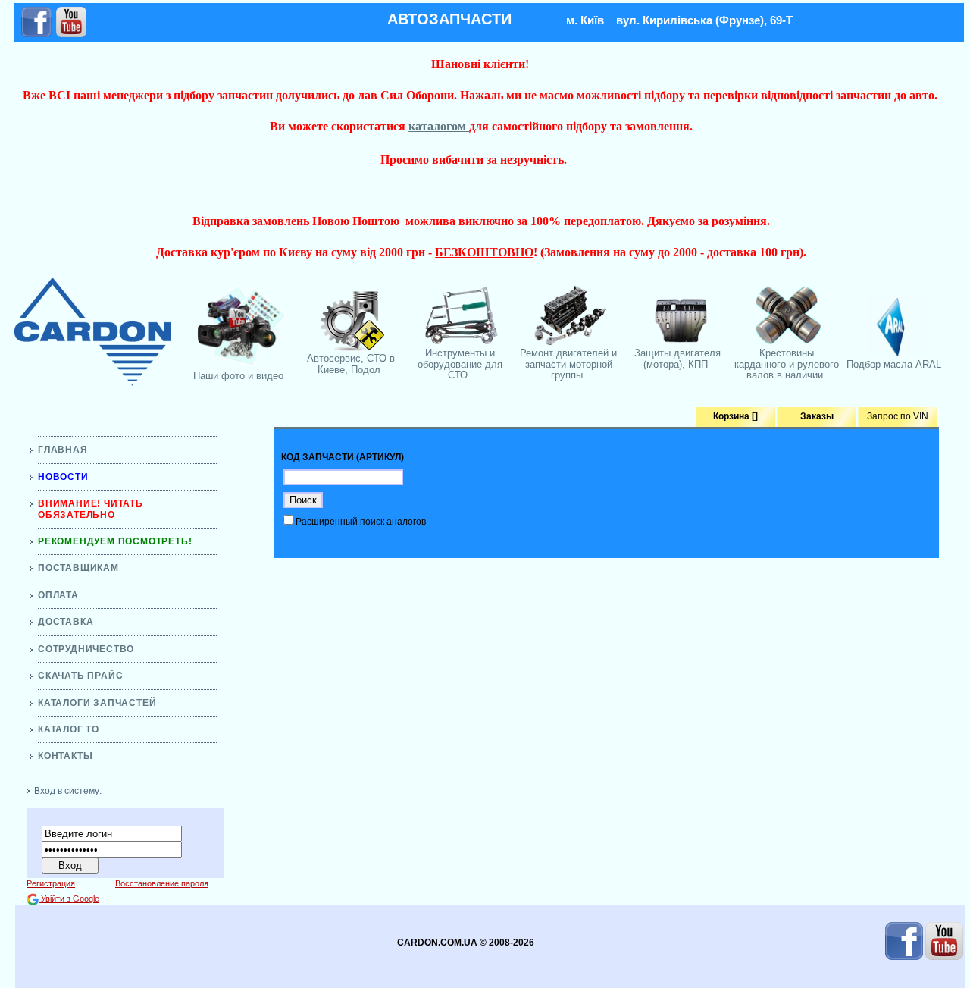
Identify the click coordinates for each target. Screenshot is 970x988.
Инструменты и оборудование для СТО (460, 364)
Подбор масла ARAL (893, 364)
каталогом (438, 126)
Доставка (65, 621)
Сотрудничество (86, 649)
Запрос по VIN (897, 416)
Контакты (65, 756)
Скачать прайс (80, 675)
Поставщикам (78, 568)
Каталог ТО (68, 729)
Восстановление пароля (161, 883)
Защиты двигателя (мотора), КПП (677, 358)
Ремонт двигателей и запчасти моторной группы (568, 364)
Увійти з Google (69, 898)
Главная (63, 449)
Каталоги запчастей (97, 703)
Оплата (58, 595)
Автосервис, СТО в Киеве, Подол (351, 364)
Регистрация (51, 883)
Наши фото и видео (238, 375)
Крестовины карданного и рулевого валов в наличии (786, 364)
